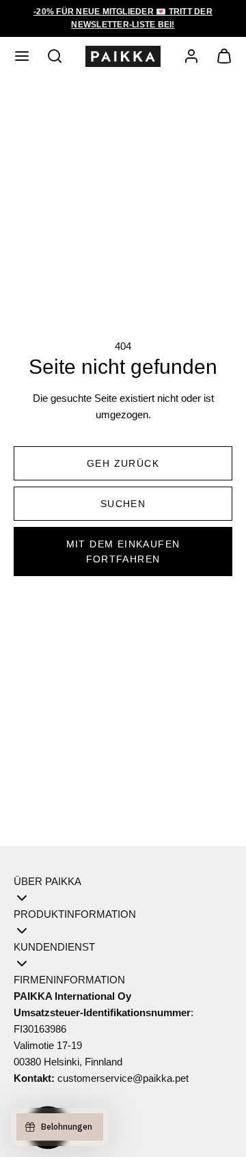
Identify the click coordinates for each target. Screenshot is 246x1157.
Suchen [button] (123, 503)
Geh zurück (123, 463)
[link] (191, 56)
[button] (21, 56)
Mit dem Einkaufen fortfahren (123, 551)
